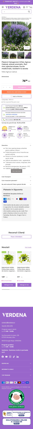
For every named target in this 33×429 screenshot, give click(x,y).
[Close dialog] (31, 204)
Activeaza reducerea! (22, 219)
